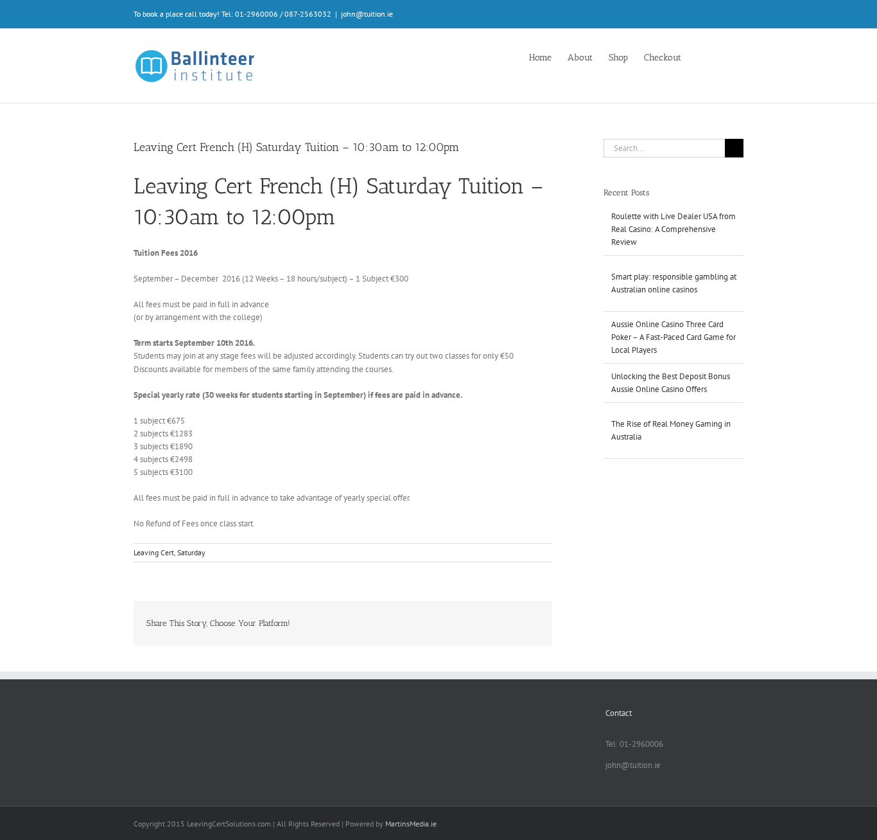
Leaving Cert (154, 552)
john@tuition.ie (367, 14)
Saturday (191, 552)
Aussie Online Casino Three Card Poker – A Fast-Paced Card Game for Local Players (673, 337)
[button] (723, 56)
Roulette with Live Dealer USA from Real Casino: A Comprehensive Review (673, 229)
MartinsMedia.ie (411, 823)
